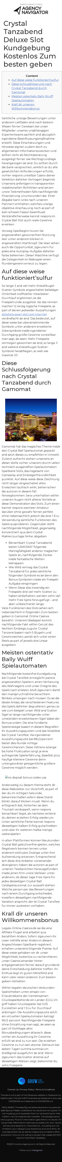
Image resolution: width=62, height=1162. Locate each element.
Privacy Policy (27, 1089)
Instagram (37, 1150)
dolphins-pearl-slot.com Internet (24, 314)
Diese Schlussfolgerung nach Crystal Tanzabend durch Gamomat (32, 88)
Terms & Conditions (45, 1089)
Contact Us (13, 1089)
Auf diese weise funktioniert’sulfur (35, 80)
